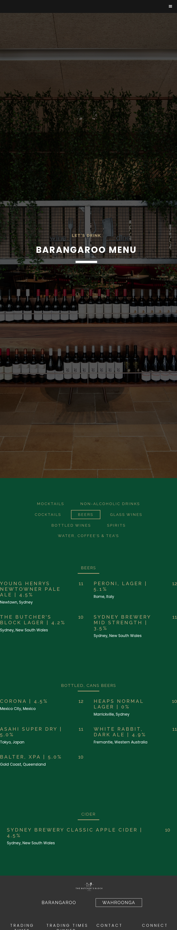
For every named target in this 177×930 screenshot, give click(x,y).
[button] (170, 6)
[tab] (50, 504)
